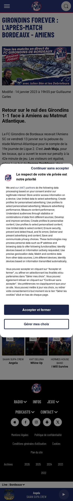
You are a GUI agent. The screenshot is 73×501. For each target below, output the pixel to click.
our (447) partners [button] (25, 187)
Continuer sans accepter (50, 168)
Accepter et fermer (36, 309)
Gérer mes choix (36, 324)
